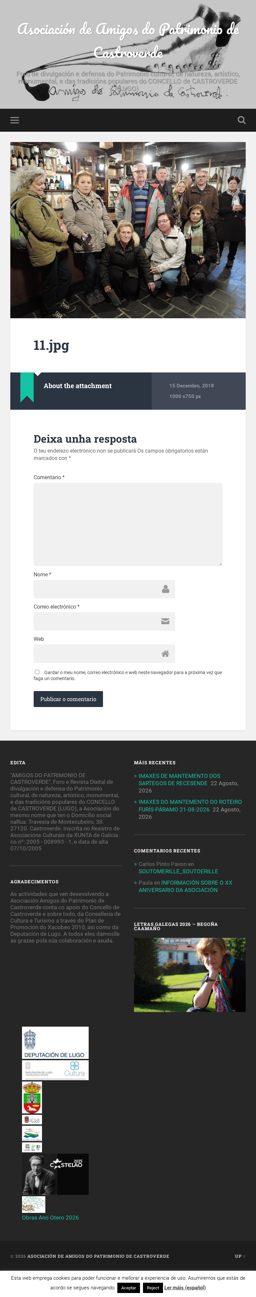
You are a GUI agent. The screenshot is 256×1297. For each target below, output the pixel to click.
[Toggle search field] (242, 120)
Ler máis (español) (185, 1288)
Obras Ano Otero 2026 (50, 1217)
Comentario (49, 477)
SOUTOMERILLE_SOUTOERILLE (178, 871)
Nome (42, 574)
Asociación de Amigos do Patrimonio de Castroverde (128, 40)
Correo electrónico (57, 607)
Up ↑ (240, 1256)
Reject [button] (153, 1287)
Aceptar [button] (128, 1287)
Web (39, 639)
